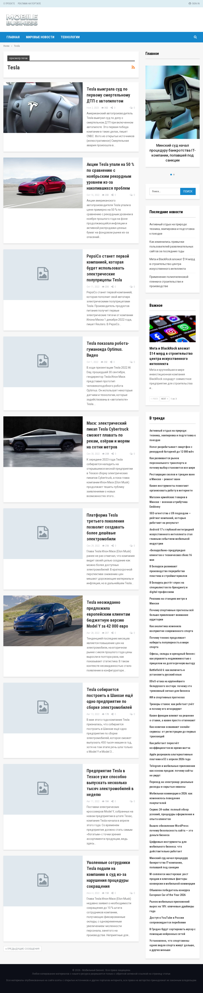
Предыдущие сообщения (23, 948)
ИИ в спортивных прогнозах (167, 697)
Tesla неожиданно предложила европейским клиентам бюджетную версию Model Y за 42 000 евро (108, 614)
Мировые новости (40, 37)
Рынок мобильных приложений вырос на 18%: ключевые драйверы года (171, 906)
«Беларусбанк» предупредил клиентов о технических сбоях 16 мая (170, 555)
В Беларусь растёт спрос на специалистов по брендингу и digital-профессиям (168, 587)
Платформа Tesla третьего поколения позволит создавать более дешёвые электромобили (105, 527)
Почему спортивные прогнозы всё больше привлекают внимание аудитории (171, 615)
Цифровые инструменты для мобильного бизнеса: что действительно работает (168, 846)
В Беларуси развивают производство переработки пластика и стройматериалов (168, 571)
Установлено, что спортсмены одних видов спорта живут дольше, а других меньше (172, 945)
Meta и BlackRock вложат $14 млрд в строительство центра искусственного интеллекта (172, 264)
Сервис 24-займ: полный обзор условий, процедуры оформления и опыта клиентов (171, 814)
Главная (13, 37)
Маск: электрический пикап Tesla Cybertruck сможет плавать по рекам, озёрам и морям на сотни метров (108, 435)
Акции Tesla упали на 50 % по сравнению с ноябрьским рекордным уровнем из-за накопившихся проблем (110, 176)
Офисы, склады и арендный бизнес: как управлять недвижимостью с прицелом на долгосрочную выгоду (172, 658)
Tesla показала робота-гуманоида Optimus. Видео (108, 349)
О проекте (9, 3)
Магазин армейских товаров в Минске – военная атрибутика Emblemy (168, 502)
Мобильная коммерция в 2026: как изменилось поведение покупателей (170, 798)
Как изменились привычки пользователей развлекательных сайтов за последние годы (171, 246)
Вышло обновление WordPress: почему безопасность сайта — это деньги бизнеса (171, 830)
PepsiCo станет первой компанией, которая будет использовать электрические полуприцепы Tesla (108, 268)
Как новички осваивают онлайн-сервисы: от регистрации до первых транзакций (172, 731)
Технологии (70, 37)
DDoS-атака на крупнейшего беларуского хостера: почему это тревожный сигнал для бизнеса (170, 686)
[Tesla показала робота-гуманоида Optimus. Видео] (43, 361)
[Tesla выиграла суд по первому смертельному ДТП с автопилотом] (43, 107)
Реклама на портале (29, 3)
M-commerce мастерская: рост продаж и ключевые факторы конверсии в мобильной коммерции (172, 879)
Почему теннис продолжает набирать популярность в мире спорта (169, 642)
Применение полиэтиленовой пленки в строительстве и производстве (168, 281)
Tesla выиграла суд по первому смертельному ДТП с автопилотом (108, 95)
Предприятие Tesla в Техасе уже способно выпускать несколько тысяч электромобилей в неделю (110, 782)
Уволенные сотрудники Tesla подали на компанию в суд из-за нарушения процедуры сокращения (108, 874)
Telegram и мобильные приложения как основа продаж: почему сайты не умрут (172, 770)
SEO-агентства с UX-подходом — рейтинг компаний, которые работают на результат (170, 518)
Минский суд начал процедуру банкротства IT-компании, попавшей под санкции (168, 862)
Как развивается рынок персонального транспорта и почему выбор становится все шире (172, 463)
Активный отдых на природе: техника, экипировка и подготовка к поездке (171, 229)
